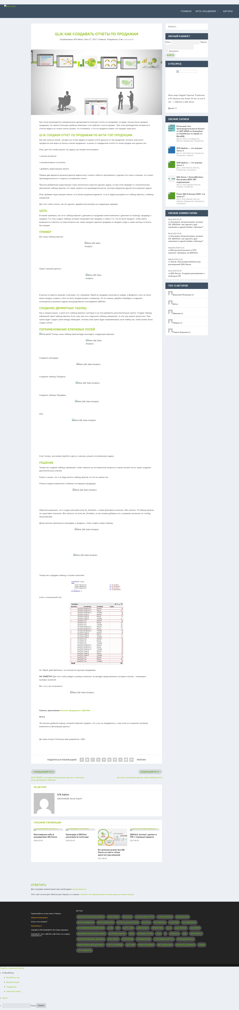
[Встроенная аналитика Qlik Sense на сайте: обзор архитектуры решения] (112, 837)
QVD (158, 933)
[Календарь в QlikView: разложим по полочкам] (80, 829)
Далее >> (172, 108)
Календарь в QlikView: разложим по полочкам (77, 835)
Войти (5, 998)
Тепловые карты (163, 939)
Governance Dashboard (91, 928)
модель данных (185, 945)
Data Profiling (106, 922)
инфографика (146, 945)
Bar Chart (113, 917)
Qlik (169, 928)
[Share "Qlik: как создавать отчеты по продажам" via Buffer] (115, 760)
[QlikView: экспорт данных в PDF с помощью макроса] (144, 829)
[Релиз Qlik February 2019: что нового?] (171, 195)
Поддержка (11, 987)
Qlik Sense (180, 928)
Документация (12, 982)
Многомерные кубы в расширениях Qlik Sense (45, 835)
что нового (84, 950)
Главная (186, 11)
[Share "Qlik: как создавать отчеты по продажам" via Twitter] (87, 760)
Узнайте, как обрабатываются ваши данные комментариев (107, 894)
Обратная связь (13, 991)
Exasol (146, 922)
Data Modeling (86, 922)
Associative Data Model (91, 917)
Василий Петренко (182, 295)
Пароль (203, 42)
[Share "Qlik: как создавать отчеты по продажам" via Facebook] (82, 760)
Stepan (176, 323)
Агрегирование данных (91, 939)
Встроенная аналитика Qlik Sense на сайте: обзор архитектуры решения (111, 852)
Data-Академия (206, 11)
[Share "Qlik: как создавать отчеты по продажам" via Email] (126, 760)
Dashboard (182, 917)
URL (185, 933)
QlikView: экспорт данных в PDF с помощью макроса (143, 835)
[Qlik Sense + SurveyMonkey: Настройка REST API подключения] (171, 178)
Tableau (174, 933)
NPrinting (157, 928)
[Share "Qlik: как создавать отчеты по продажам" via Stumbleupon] (120, 760)
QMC (131, 933)
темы (202, 945)
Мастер (179, 141)
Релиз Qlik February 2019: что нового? (190, 195)
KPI (117, 928)
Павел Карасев (180, 332)
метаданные (165, 945)
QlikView (195, 928)
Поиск (33, 1005)
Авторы (228, 11)
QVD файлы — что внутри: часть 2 (189, 149)
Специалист (181, 155)
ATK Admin (78, 39)
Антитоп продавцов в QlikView (75, 710)
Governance (189, 922)
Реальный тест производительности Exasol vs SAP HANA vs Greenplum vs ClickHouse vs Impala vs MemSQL (190, 131)
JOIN (110, 928)
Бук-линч (113, 939)
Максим (177, 313)
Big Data (127, 917)
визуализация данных (90, 945)
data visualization (127, 922)
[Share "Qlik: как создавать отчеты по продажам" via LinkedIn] (109, 760)
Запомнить (173, 51)
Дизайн (190, 185)
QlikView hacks (117, 933)
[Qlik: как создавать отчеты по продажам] (96, 82)
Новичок (102, 39)
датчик (130, 945)
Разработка (112, 39)
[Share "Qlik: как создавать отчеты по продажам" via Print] (131, 760)
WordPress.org (13, 977)
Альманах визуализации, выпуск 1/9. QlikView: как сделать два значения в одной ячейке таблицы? (185, 224)
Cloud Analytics (145, 917)
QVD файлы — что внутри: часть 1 (189, 164)
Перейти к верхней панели (12, 968)
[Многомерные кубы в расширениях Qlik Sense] (48, 829)
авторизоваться (79, 889)
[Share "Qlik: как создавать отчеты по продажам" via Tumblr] (98, 760)
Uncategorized (193, 139)
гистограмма (114, 945)
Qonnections (145, 933)
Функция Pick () (185, 939)
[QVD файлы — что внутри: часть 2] (171, 149)
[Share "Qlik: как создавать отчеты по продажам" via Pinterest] (104, 760)
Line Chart (142, 928)
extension (159, 922)
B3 (174, 304)
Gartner (174, 922)
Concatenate (165, 917)
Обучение (127, 939)
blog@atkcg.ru (36, 926)
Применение (188, 141)
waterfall (196, 933)
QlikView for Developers (91, 933)
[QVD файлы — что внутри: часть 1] (171, 164)
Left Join (128, 928)
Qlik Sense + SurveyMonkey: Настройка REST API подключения (189, 179)
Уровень (190, 155)
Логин (168, 42)
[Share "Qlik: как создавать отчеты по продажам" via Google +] (93, 760)
